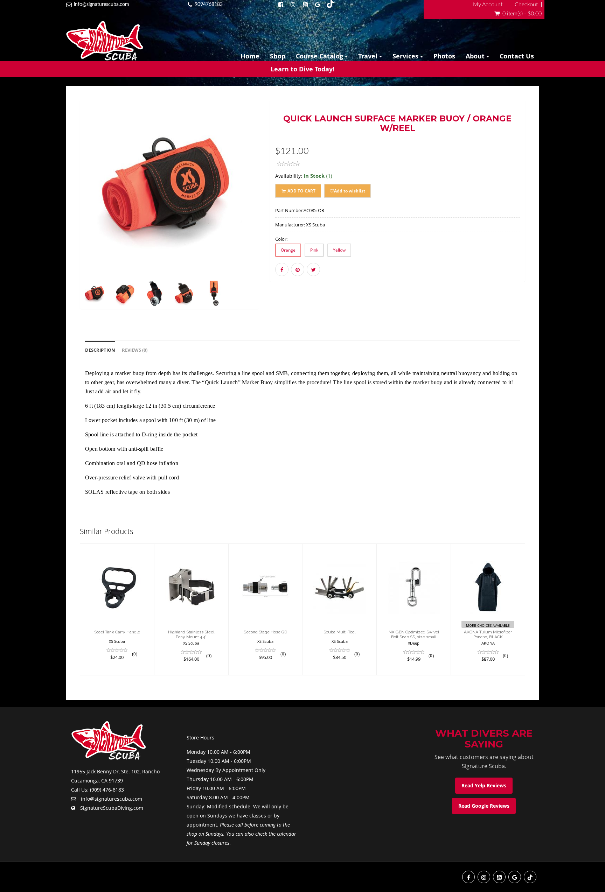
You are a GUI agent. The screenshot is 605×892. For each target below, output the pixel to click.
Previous (64, 214)
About (476, 56)
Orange (288, 250)
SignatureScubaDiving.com (111, 808)
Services (406, 56)
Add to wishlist (349, 191)
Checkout (526, 4)
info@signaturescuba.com (101, 4)
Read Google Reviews (483, 805)
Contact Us (517, 56)
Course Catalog (320, 56)
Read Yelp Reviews (483, 785)
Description (100, 350)
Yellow (339, 250)
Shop (277, 56)
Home (250, 56)
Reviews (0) (134, 350)
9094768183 (209, 4)
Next (276, 214)
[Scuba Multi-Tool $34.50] (339, 609)
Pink (314, 250)
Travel (368, 56)
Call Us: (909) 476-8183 (97, 789)
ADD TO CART (300, 191)
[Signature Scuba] (104, 41)
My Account (487, 4)
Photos (444, 56)
